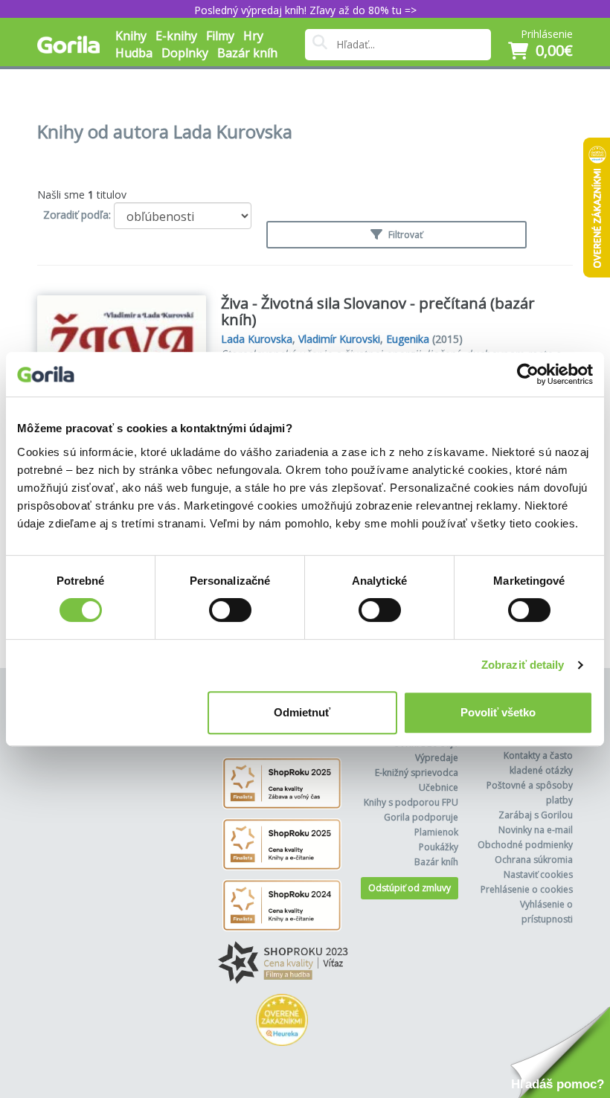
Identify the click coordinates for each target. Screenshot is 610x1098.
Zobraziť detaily (523, 664)
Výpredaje (436, 757)
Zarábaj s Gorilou (535, 815)
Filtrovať (404, 234)
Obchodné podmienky (525, 844)
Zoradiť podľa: (77, 215)
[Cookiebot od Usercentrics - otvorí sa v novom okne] (528, 374)
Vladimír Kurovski (339, 339)
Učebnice (438, 787)
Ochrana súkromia (534, 859)
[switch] (230, 610)
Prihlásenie (547, 34)
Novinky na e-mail (535, 830)
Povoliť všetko (498, 712)
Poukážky (438, 847)
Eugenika (407, 339)
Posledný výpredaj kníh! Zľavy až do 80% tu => (305, 10)
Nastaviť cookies (538, 874)
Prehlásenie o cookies (527, 889)
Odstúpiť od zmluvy (409, 888)
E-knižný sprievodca (416, 772)
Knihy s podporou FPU (411, 802)
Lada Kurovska (256, 339)
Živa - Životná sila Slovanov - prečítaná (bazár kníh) (378, 311)
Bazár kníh (247, 53)
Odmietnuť (302, 712)
